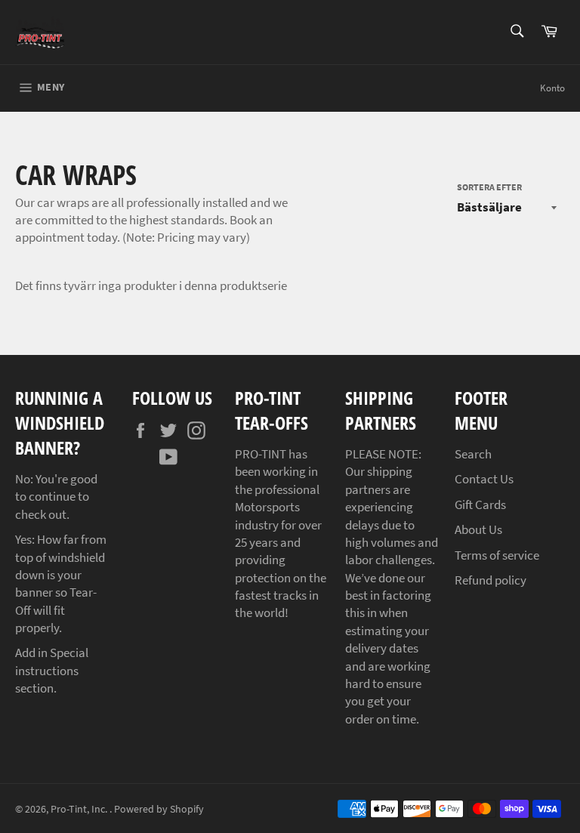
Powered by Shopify (159, 809)
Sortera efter (489, 187)
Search (473, 454)
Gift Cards (480, 504)
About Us (478, 529)
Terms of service (497, 555)
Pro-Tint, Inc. (80, 809)
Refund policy (490, 580)
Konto (552, 88)
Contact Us (484, 478)
